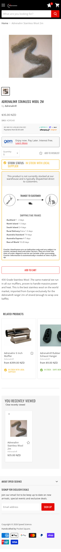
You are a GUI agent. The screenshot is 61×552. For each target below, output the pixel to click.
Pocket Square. (23, 528)
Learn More (21, 143)
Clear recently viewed (15, 405)
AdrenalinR (11, 105)
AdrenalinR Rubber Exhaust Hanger (50, 354)
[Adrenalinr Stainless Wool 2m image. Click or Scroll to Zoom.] (30, 56)
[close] (9, 414)
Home (5, 23)
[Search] (55, 13)
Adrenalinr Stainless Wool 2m (15, 445)
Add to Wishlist (51, 153)
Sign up (48, 507)
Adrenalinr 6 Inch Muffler (13, 354)
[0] (49, 6)
